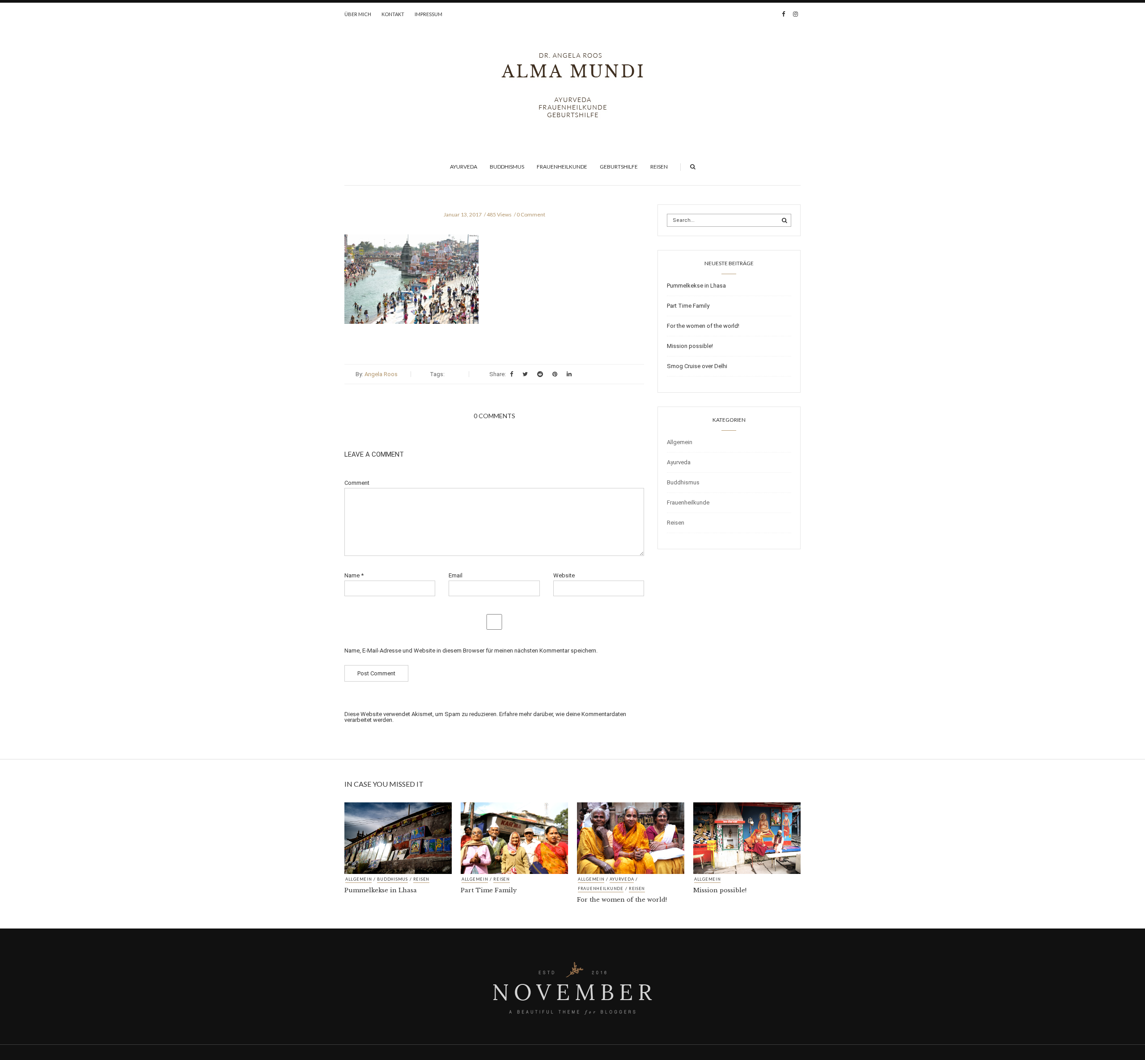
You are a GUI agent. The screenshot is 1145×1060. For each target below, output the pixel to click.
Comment (356, 483)
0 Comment (531, 214)
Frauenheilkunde (562, 166)
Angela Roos (381, 374)
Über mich (357, 14)
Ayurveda (463, 166)
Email (455, 575)
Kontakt (393, 14)
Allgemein (679, 442)
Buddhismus (507, 166)
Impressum (428, 14)
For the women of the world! (703, 325)
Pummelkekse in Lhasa (696, 285)
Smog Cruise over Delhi (697, 366)
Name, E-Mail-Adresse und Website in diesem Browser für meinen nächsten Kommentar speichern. (471, 650)
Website (564, 575)
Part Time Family (688, 305)
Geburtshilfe (619, 166)
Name (354, 575)
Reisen (659, 166)
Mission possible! (690, 346)
